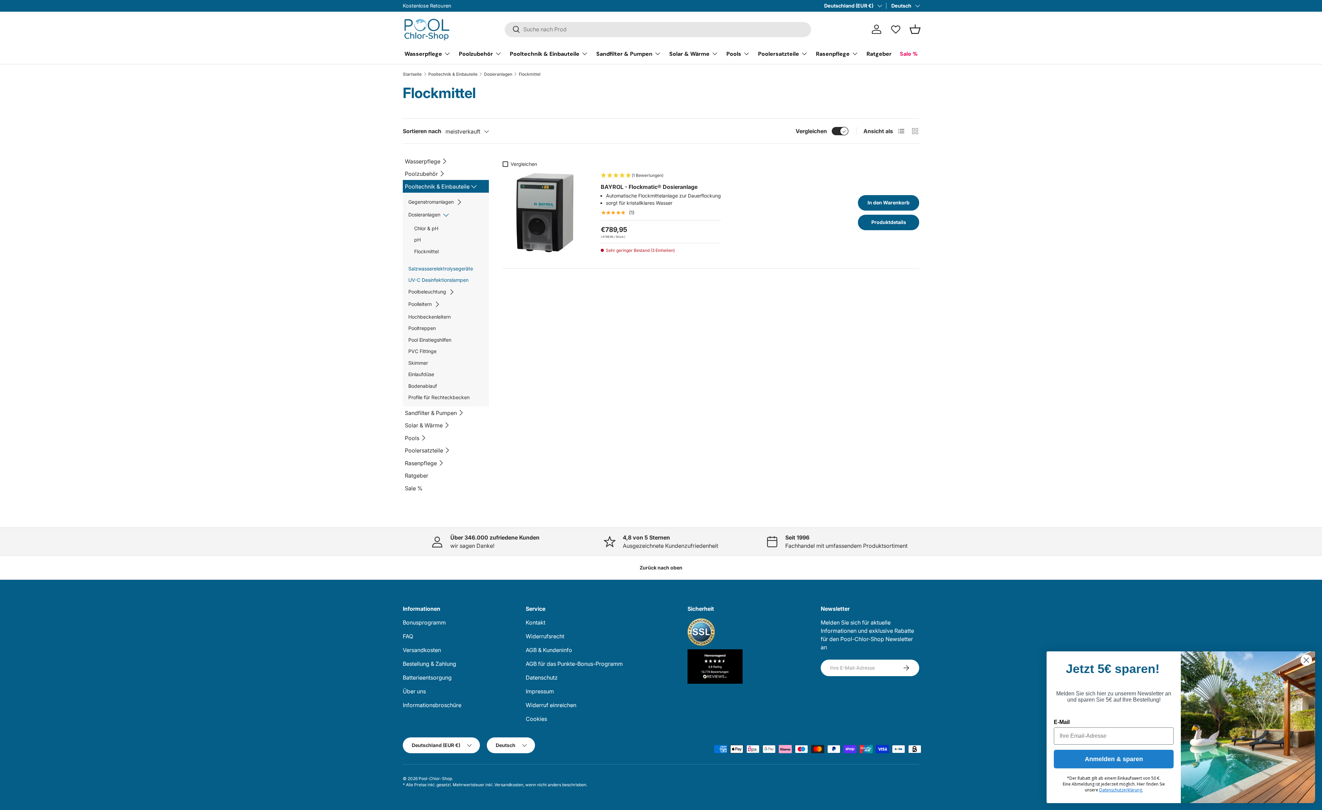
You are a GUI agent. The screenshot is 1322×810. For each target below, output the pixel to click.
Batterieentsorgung (427, 677)
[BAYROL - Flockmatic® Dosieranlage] (545, 212)
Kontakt (535, 622)
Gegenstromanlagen (431, 202)
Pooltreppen (422, 328)
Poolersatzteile (778, 53)
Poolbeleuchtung (427, 292)
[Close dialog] (1306, 660)
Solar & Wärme (689, 53)
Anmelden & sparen (1114, 759)
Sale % (413, 488)
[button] (915, 29)
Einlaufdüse (421, 374)
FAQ (408, 636)
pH (417, 240)
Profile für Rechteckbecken (439, 397)
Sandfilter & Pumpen (624, 53)
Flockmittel (426, 251)
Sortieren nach (422, 131)
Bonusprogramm (424, 622)
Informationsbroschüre (432, 705)
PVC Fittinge (422, 351)
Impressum (540, 691)
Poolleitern (420, 304)
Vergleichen (811, 131)
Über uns (414, 691)
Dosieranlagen (498, 74)
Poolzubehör (476, 53)
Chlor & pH (426, 228)
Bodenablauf (422, 386)
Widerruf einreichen (551, 705)
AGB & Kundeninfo (549, 650)
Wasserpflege (423, 53)
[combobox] (658, 29)
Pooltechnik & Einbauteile (544, 53)
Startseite (412, 74)
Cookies (536, 718)
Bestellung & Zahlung (429, 663)
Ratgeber (879, 53)
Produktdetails (888, 222)
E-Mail (1062, 722)
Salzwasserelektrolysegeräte (440, 268)
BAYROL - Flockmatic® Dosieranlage (649, 186)
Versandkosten (422, 650)
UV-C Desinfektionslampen (438, 280)
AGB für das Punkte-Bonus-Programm (574, 663)
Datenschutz (542, 677)
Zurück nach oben (661, 568)
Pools (733, 53)
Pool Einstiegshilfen (429, 340)
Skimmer (418, 363)
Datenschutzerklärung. (1121, 790)
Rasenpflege (833, 53)
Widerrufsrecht (545, 636)
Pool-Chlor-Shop (435, 778)
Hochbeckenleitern (429, 317)
